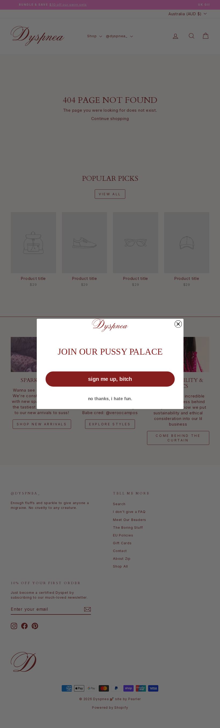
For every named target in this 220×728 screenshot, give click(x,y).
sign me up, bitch (110, 379)
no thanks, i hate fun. (110, 398)
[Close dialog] (178, 324)
